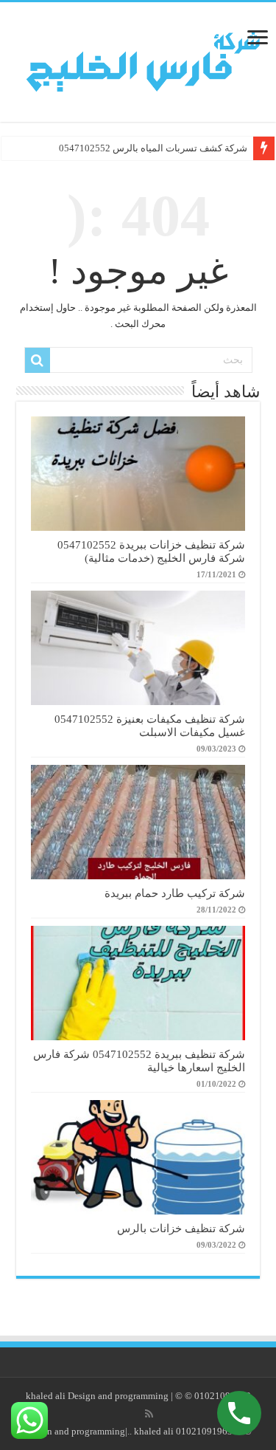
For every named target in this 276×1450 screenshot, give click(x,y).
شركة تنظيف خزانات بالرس (181, 1228)
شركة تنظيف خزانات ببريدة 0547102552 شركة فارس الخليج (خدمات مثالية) (151, 551)
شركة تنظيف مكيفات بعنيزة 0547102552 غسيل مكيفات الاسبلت (149, 725)
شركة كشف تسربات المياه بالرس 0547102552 (153, 148)
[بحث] (37, 360)
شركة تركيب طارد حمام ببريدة (175, 893)
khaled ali (46, 1395)
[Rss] (149, 1414)
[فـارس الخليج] (138, 58)
